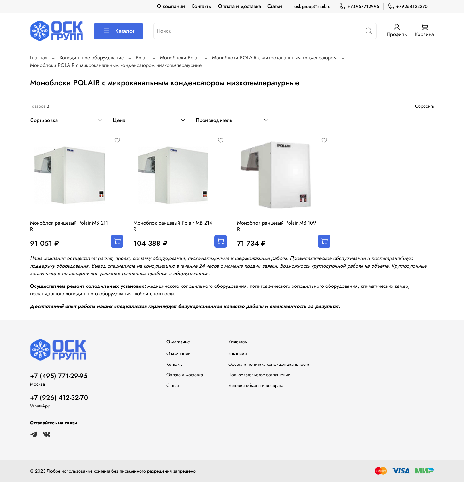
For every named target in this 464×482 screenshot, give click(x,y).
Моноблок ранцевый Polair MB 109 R (276, 226)
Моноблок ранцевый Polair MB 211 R (69, 226)
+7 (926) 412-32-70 (59, 397)
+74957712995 (363, 6)
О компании (171, 6)
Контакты (201, 6)
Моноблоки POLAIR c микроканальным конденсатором (274, 57)
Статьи (274, 6)
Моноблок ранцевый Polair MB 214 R (173, 226)
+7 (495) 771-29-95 (58, 376)
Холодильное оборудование (91, 57)
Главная (38, 57)
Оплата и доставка (239, 6)
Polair (142, 57)
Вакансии (237, 353)
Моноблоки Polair (180, 57)
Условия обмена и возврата (255, 385)
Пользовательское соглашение (259, 374)
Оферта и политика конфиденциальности (268, 364)
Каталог (124, 31)
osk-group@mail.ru (312, 6)
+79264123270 (412, 6)
